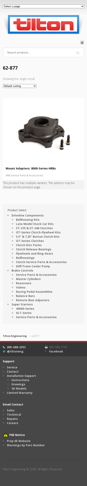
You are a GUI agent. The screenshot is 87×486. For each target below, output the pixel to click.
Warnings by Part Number (26, 445)
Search (77, 52)
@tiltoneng (15, 351)
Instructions (20, 380)
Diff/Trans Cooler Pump (33, 266)
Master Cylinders (28, 279)
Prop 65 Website (19, 441)
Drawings (18, 384)
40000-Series (25, 308)
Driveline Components (28, 215)
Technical (14, 414)
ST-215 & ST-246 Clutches (34, 228)
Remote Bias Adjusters (32, 300)
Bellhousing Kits (27, 220)
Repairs (12, 419)
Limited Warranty (20, 393)
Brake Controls (22, 270)
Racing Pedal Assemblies (34, 292)
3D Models (19, 388)
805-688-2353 (16, 347)
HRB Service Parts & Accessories (24, 175)
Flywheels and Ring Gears (34, 253)
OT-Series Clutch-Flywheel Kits (38, 232)
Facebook (56, 351)
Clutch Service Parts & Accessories (41, 262)
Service (12, 367)
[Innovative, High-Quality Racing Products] (43, 24)
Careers (12, 423)
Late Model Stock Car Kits (35, 224)
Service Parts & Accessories (36, 275)
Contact (13, 371)
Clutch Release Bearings (33, 249)
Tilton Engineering (15, 336)
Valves (20, 287)
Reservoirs (23, 283)
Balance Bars (25, 296)
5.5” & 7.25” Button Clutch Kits (37, 236)
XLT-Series (24, 313)
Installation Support (21, 376)
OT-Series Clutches (30, 241)
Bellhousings (25, 258)
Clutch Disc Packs (29, 245)
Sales (11, 410)
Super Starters (22, 304)
